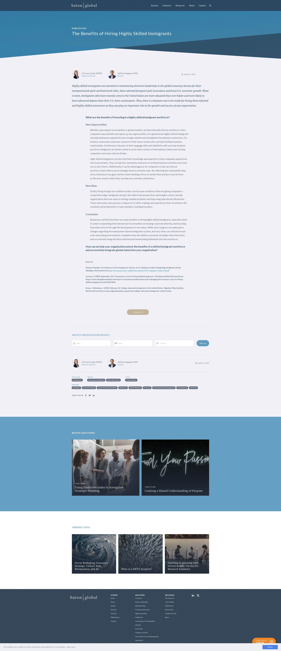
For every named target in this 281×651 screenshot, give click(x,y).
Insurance (138, 598)
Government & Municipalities (145, 621)
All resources (169, 598)
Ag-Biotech (139, 640)
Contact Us (138, 312)
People (113, 606)
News (167, 617)
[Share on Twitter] (89, 395)
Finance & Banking (141, 602)
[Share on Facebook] (85, 395)
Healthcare (139, 617)
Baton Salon (169, 610)
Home (113, 598)
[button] (154, 5)
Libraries (138, 625)
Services (154, 5)
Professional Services (142, 610)
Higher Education (141, 613)
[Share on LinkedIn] (93, 395)
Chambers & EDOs (141, 633)
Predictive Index (170, 613)
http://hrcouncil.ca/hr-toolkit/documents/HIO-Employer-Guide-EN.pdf (138, 270)
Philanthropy (115, 617)
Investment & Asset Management (147, 636)
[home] (84, 5)
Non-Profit (139, 629)
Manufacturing (140, 606)
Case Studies (169, 602)
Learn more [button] (70, 647)
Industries (166, 5)
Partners (114, 613)
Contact (202, 5)
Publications (169, 606)
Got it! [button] (270, 647)
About (113, 602)
